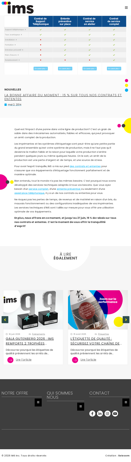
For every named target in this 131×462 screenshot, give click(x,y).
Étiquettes (103, 334)
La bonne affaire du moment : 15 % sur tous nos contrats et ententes (63, 97)
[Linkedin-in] (100, 414)
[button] (126, 319)
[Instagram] (107, 414)
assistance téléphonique (29, 193)
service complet (38, 189)
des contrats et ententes (85, 166)
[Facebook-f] (92, 414)
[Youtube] (115, 414)
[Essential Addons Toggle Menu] (38, 402)
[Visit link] (55, 7)
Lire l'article (23, 360)
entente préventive (69, 189)
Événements (38, 334)
